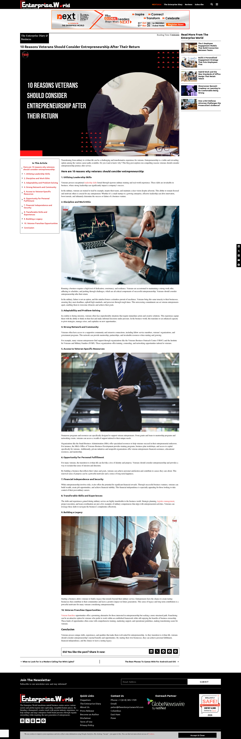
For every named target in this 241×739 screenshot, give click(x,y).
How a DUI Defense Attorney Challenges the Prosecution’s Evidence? (209, 103)
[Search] (212, 4)
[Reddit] (238, 265)
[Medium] (238, 255)
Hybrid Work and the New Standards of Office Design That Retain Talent (209, 75)
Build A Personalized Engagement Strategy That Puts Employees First (208, 61)
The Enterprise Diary (173, 4)
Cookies (151, 734)
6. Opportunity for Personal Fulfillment (37, 199)
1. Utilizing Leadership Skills (37, 174)
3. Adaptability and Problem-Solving (41, 182)
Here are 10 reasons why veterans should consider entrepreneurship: (39, 168)
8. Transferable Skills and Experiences (35, 213)
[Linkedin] (238, 246)
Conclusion (29, 227)
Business (26, 39)
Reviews (188, 4)
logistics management (165, 501)
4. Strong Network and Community (40, 187)
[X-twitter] (238, 251)
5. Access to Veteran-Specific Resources (37, 192)
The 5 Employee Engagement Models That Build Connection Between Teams (208, 46)
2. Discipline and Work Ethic (37, 178)
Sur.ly (214, 710)
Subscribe (199, 4)
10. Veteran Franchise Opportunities (41, 223)
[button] (151, 651)
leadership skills (90, 182)
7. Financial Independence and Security (38, 206)
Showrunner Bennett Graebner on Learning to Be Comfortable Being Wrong (209, 89)
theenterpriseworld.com (210, 705)
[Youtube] (238, 260)
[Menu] (217, 4)
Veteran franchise (68, 615)
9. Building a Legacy (33, 219)
